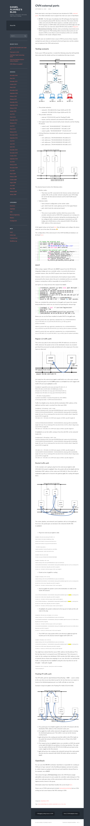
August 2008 (13, 182)
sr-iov (61, 804)
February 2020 (13, 96)
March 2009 (13, 173)
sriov (65, 804)
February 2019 (13, 99)
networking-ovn (44, 804)
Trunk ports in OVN (14, 52)
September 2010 (14, 158)
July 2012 (12, 126)
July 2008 (12, 185)
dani (49, 9)
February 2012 (13, 132)
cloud (39, 804)
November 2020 (14, 90)
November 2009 (14, 167)
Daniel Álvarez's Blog (16, 9)
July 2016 (12, 114)
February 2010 (13, 164)
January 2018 (13, 111)
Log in (11, 232)
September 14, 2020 (40, 9)
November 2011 (14, 135)
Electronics (12, 205)
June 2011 (12, 144)
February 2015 (13, 123)
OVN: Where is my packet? (16, 64)
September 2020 (14, 93)
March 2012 (13, 129)
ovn (59, 804)
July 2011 (12, 140)
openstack (55, 804)
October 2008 (13, 179)
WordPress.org (13, 241)
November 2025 (14, 75)
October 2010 (13, 155)
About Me (12, 25)
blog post (75, 26)
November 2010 (14, 152)
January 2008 (13, 194)
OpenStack (12, 208)
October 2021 (13, 84)
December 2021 (14, 81)
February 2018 (13, 108)
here (55, 227)
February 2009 (13, 176)
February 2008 (13, 191)
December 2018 (14, 102)
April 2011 (12, 146)
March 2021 (13, 87)
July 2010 (12, 161)
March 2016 (13, 117)
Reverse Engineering (14, 214)
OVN (11, 211)
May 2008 (12, 188)
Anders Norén (72, 822)
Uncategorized (13, 220)
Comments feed (13, 238)
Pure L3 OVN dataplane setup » (71, 813)
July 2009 (12, 170)
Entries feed (13, 235)
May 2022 (12, 78)
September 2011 (14, 138)
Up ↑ (78, 822)
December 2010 (14, 149)
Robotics (12, 217)
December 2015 (14, 120)
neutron (50, 804)
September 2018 (14, 105)
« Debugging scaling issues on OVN (45, 813)
